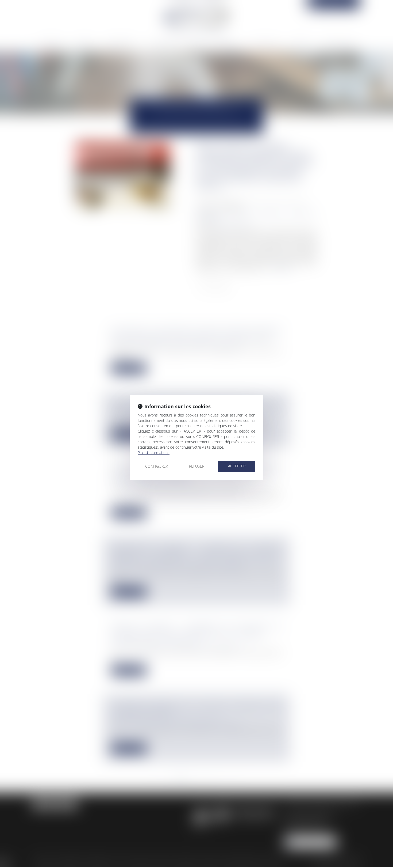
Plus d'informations (153, 452)
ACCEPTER (236, 465)
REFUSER (196, 466)
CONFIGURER (156, 466)
